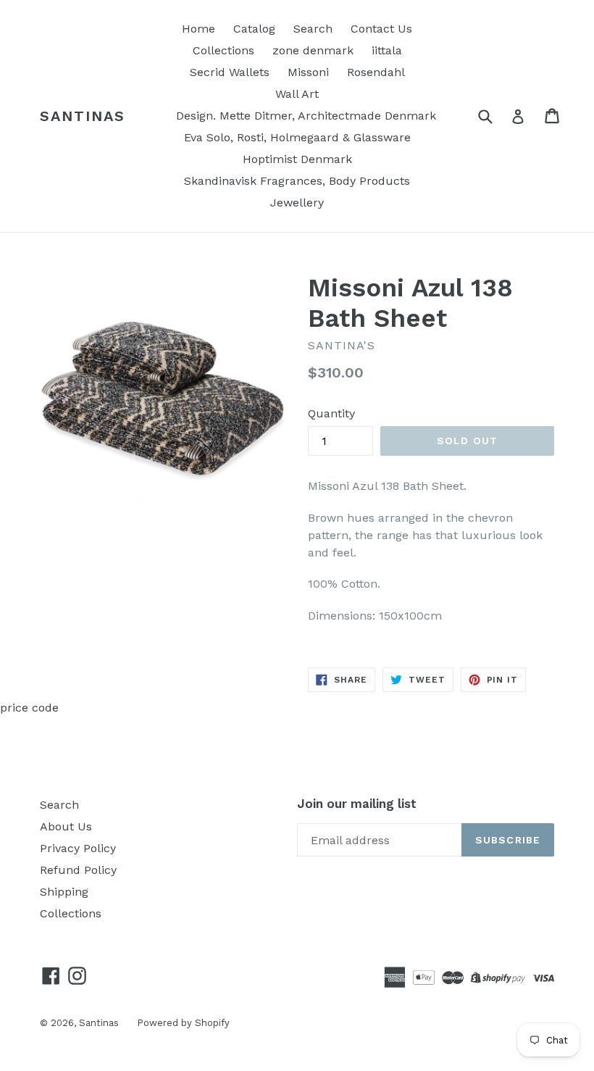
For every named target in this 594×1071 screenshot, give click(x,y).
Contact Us (381, 29)
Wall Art (297, 94)
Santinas (82, 116)
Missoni (308, 72)
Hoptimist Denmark (297, 159)
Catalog (254, 29)
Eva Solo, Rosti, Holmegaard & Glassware (297, 137)
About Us (66, 826)
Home (198, 29)
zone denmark (313, 50)
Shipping (64, 892)
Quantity (331, 413)
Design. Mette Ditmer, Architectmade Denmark (306, 115)
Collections (223, 50)
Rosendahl (376, 72)
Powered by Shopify (183, 1022)
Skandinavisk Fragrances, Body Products (297, 181)
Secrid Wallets (229, 72)
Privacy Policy (78, 848)
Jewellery (297, 202)
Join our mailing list (357, 803)
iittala (387, 50)
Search (312, 29)
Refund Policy (78, 870)
